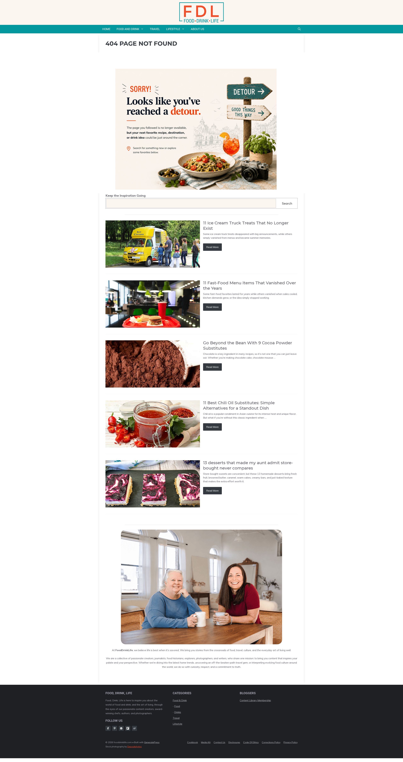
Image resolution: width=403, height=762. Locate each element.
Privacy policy (291, 742)
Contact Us (219, 742)
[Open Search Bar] (299, 29)
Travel (155, 29)
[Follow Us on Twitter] (121, 728)
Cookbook (192, 742)
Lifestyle (173, 29)
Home (106, 29)
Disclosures (234, 742)
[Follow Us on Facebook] (108, 728)
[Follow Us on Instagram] (114, 728)
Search (287, 203)
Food (177, 706)
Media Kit (205, 742)
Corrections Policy (271, 742)
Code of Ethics (251, 742)
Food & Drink (180, 700)
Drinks (177, 712)
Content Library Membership (255, 700)
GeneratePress (151, 742)
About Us (197, 29)
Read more (212, 247)
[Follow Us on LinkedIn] (127, 728)
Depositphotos (134, 746)
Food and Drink (128, 29)
